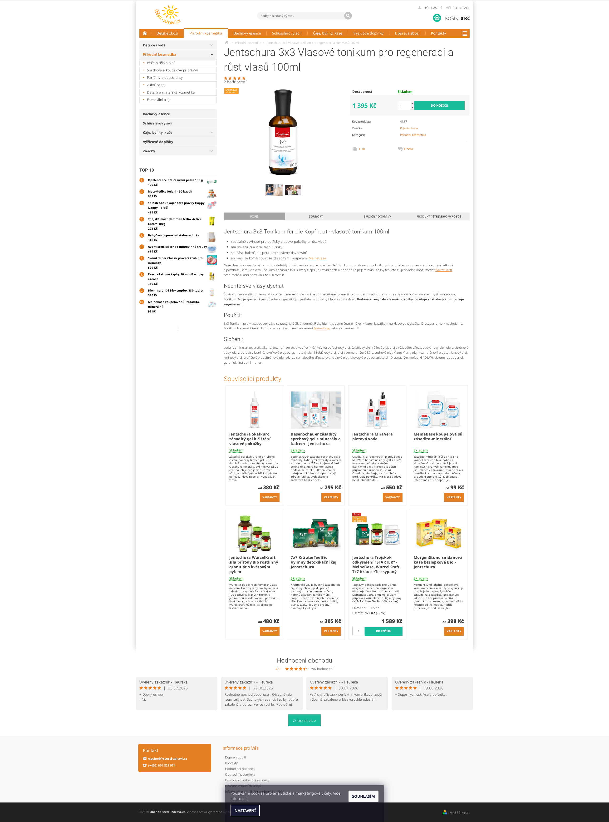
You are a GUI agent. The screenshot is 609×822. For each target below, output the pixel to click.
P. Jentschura (409, 128)
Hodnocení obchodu (304, 660)
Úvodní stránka (145, 33)
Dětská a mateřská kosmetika (171, 92)
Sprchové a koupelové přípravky (172, 70)
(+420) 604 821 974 (161, 765)
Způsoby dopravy (377, 216)
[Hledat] (348, 16)
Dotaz (409, 149)
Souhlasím (363, 796)
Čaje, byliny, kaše (327, 33)
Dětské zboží (167, 33)
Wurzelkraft (443, 270)
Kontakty (438, 33)
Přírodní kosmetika (206, 33)
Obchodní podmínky (240, 774)
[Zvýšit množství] (412, 103)
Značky (149, 151)
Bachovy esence (247, 33)
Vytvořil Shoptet (459, 812)
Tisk (362, 149)
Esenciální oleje (159, 99)
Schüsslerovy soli (286, 33)
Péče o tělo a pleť (161, 62)
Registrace (461, 8)
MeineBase (317, 258)
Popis (254, 216)
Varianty (269, 497)
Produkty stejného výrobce (439, 216)
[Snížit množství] (412, 107)
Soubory (316, 216)
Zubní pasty (156, 85)
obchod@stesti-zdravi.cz (167, 759)
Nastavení (245, 810)
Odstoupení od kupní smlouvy (247, 780)
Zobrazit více (304, 720)
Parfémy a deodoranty (165, 77)
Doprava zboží (407, 33)
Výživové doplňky (368, 33)
